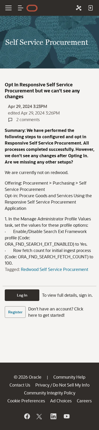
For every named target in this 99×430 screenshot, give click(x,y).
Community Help (69, 377)
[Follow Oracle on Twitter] (39, 416)
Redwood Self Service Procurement (54, 269)
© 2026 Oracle (27, 377)
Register (15, 311)
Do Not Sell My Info (71, 385)
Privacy (42, 385)
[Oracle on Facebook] (26, 416)
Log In (22, 295)
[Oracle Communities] (79, 8)
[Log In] (90, 8)
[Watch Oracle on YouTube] (66, 416)
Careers (84, 400)
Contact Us (20, 385)
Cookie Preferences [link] (26, 400)
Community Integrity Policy (49, 393)
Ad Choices (61, 400)
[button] (20, 8)
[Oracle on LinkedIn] (53, 416)
